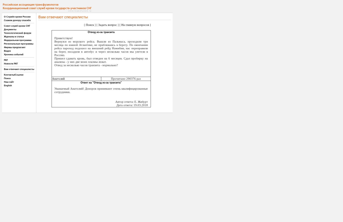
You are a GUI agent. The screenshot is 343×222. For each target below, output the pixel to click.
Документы (10, 29)
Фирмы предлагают (14, 47)
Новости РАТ (11, 63)
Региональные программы (18, 44)
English (8, 85)
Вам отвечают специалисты (19, 69)
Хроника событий (13, 54)
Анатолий (58, 78)
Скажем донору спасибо (17, 20)
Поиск (7, 78)
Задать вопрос (107, 24)
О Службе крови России (17, 17)
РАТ (6, 60)
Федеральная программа (17, 40)
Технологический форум (17, 33)
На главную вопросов (135, 24)
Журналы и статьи (14, 36)
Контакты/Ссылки (13, 75)
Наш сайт (9, 82)
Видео (7, 51)
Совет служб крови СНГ (17, 26)
